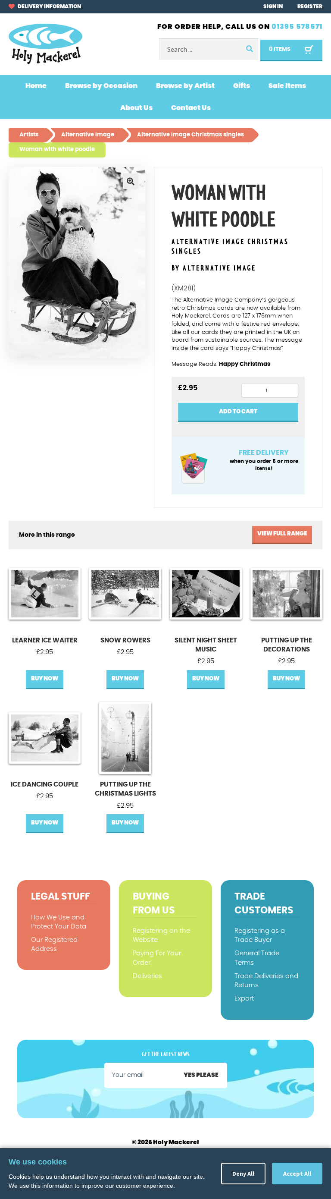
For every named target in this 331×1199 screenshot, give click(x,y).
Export (244, 998)
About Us (136, 107)
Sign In (273, 6)
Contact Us (191, 107)
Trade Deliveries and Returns (266, 980)
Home (36, 85)
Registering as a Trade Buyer (259, 935)
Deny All (243, 1173)
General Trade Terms (256, 958)
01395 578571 (297, 26)
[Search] (248, 49)
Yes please (201, 1075)
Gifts (241, 85)
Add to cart (238, 412)
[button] (130, 181)
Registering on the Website (161, 935)
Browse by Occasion (101, 85)
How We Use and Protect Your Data (58, 922)
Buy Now (44, 679)
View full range (282, 534)
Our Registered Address (54, 944)
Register (309, 6)
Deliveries (147, 976)
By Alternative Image (214, 268)
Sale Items (287, 85)
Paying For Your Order (157, 958)
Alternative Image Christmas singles (230, 247)
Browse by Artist (185, 85)
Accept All (297, 1173)
